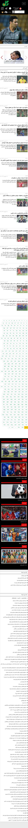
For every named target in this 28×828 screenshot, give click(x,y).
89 (13, 346)
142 (19, 364)
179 (15, 376)
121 (13, 356)
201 (16, 384)
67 (5, 338)
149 (19, 366)
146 (5, 364)
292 (19, 417)
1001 (12, 427)
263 (22, 407)
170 (23, 374)
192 (19, 381)
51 (4, 333)
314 (15, 425)
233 (4, 394)
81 (13, 343)
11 (23, 323)
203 (9, 384)
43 (4, 331)
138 (8, 361)
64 (14, 338)
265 (15, 407)
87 (20, 346)
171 (19, 374)
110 (23, 354)
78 (23, 343)
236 (18, 397)
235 (22, 397)
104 (16, 351)
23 (14, 326)
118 (23, 356)
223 (16, 392)
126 (22, 359)
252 (11, 402)
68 (2, 338)
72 (17, 341)
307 (15, 422)
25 (8, 326)
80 (17, 343)
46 (20, 333)
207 (19, 387)
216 (15, 389)
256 (22, 404)
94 (23, 348)
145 (9, 364)
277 (22, 412)
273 (12, 410)
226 (4, 392)
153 (5, 366)
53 (23, 336)
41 (10, 331)
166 (9, 371)
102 (23, 351)
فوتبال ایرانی (24, 598)
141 (23, 364)
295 (8, 417)
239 (7, 397)
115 (6, 354)
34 (7, 328)
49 (10, 333)
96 (17, 348)
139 (4, 361)
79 (20, 343)
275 (4, 410)
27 (2, 326)
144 (12, 364)
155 (22, 369)
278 (19, 412)
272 (15, 410)
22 (17, 326)
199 (22, 384)
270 (22, 410)
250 (19, 402)
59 (3, 336)
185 (19, 379)
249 (22, 402)
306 (19, 422)
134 (22, 361)
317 (4, 425)
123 (6, 356)
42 (7, 331)
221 (23, 392)
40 (13, 331)
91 (7, 346)
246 (8, 399)
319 (22, 427)
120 (16, 356)
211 (5, 387)
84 (4, 343)
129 (12, 359)
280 (11, 412)
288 (7, 415)
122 (9, 356)
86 (23, 346)
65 (11, 338)
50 (7, 333)
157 (15, 369)
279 (15, 412)
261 (4, 404)
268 (4, 407)
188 (8, 379)
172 (16, 374)
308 (11, 422)
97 (14, 348)
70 (23, 341)
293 (16, 417)
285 (18, 415)
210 (8, 387)
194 (12, 381)
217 (12, 389)
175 (5, 374)
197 (2, 381)
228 (22, 394)
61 (23, 338)
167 (5, 371)
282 (4, 412)
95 (20, 348)
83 (7, 343)
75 (7, 341)
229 (19, 394)
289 (3, 415)
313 (19, 425)
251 (15, 402)
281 (8, 412)
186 (15, 379)
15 (12, 323)
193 (16, 381)
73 (14, 341)
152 (8, 366)
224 (12, 392)
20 (23, 326)
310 (4, 422)
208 (15, 387)
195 (9, 381)
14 (15, 323)
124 (2, 356)
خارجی (19, 598)
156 (19, 369)
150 (15, 366)
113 (13, 354)
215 (19, 389)
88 (16, 346)
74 (11, 341)
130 (9, 359)
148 (22, 366)
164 (16, 371)
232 (8, 394)
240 (3, 397)
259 (11, 404)
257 (18, 404)
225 (8, 392)
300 (15, 420)
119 (19, 356)
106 (9, 351)
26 (5, 326)
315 (12, 425)
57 (10, 336)
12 (21, 323)
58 (6, 336)
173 (12, 374)
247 (4, 399)
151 (12, 366)
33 (11, 328)
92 (4, 346)
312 (23, 425)
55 (16, 336)
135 (19, 361)
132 (2, 359)
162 (23, 371)
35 (4, 328)
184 (22, 379)
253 (8, 402)
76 (4, 341)
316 (8, 425)
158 (11, 369)
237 (15, 397)
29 (23, 328)
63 (17, 338)
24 (11, 326)
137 (11, 361)
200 (19, 384)
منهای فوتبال (14, 598)
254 (4, 402)
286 (14, 415)
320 (19, 427)
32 (14, 328)
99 (7, 348)
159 (8, 369)
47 (17, 333)
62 (20, 338)
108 (2, 351)
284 (22, 415)
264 (19, 407)
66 (8, 338)
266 (11, 407)
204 (5, 384)
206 (22, 387)
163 (19, 371)
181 (8, 376)
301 (12, 420)
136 (15, 361)
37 (23, 331)
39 (16, 331)
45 (23, 333)
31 (17, 328)
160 (4, 369)
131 (5, 359)
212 (2, 387)
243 (19, 399)
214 (22, 389)
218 (8, 389)
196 (5, 381)
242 (23, 399)
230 (15, 394)
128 (16, 359)
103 (20, 351)
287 (11, 415)
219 (5, 389)
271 (19, 410)
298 (22, 420)
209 (12, 387)
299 (19, 420)
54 (20, 336)
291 (23, 417)
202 (12, 384)
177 (23, 376)
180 (12, 376)
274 (8, 410)
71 (20, 341)
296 (4, 417)
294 (12, 417)
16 (9, 323)
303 (4, 420)
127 (19, 359)
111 (20, 354)
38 (20, 331)
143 (16, 364)
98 (10, 348)
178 (19, 376)
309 (7, 422)
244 (15, 399)
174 (9, 374)
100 (4, 348)
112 (16, 354)
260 (7, 404)
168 (2, 371)
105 (13, 351)
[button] (2, 57)
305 (22, 422)
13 (18, 323)
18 (3, 323)
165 (12, 371)
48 (13, 333)
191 (23, 381)
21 (20, 326)
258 (15, 404)
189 (4, 379)
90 (10, 346)
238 (11, 397)
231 (11, 394)
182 (5, 376)
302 (8, 420)
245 (11, 399)
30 (20, 328)
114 (10, 354)
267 (8, 407)
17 (6, 323)
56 (13, 336)
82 (10, 343)
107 (6, 351)
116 (3, 354)
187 (11, 379)
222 (19, 392)
